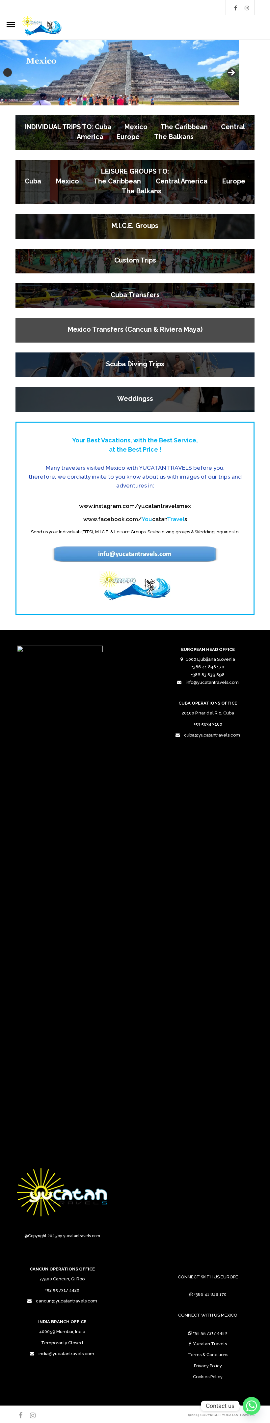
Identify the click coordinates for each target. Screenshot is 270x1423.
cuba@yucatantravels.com (212, 735)
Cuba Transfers (135, 295)
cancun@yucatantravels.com (66, 1300)
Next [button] (231, 72)
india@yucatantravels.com (66, 1353)
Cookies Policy (208, 1376)
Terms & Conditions (208, 1354)
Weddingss (135, 399)
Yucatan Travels (210, 1343)
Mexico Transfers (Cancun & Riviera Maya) (135, 329)
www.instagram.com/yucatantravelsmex (135, 506)
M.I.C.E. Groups (135, 226)
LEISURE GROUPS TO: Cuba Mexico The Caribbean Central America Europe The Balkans (135, 181)
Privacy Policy (208, 1365)
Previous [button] (7, 72)
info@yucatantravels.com (212, 682)
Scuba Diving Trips (135, 364)
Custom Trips (135, 260)
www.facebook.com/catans (135, 519)
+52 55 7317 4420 (210, 1332)
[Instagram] (247, 8)
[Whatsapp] (251, 1406)
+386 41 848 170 (210, 1294)
